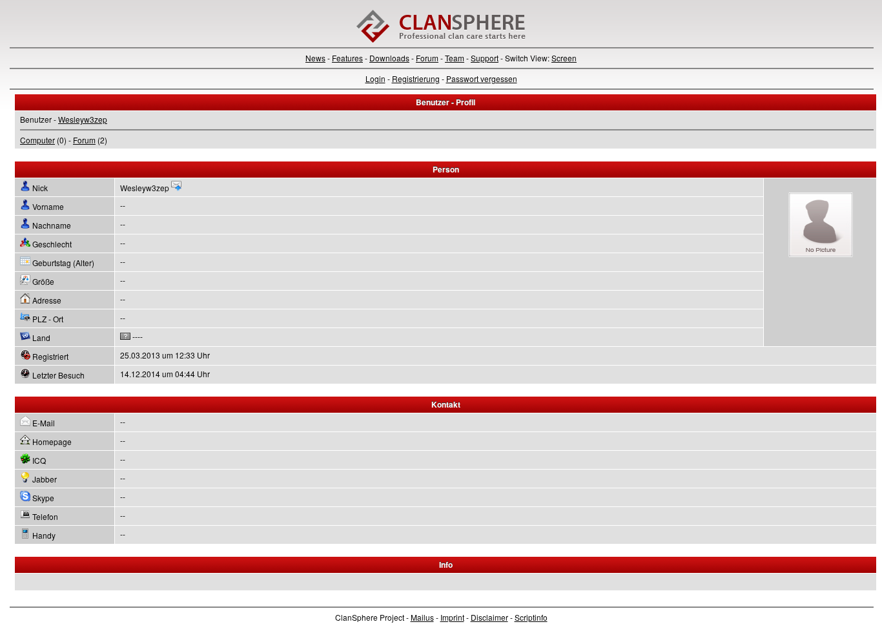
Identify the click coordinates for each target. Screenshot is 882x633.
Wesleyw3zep (82, 119)
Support (484, 57)
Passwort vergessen (481, 78)
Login (375, 78)
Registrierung (416, 78)
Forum (427, 57)
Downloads (389, 57)
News (315, 57)
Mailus (422, 617)
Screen (564, 57)
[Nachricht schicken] (176, 187)
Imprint (452, 617)
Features (347, 57)
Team (454, 57)
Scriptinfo (531, 617)
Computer (37, 139)
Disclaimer (489, 617)
